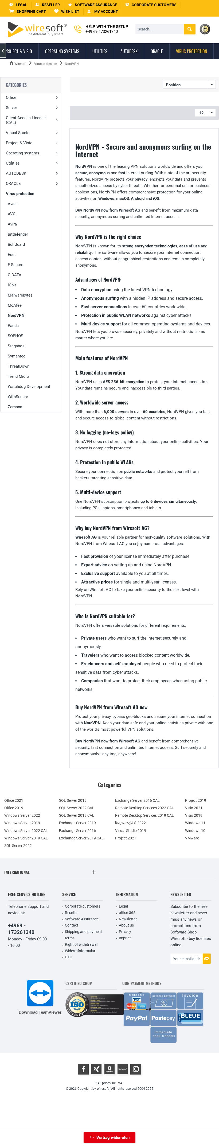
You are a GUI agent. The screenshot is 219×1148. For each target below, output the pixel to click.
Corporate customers (82, 906)
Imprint (125, 938)
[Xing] (96, 1069)
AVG (11, 214)
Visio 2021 (193, 808)
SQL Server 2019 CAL (76, 815)
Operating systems (22, 153)
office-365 (127, 912)
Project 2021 (125, 838)
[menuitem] (27, 11)
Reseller (71, 912)
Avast (13, 203)
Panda (13, 325)
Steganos (16, 346)
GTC (68, 957)
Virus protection (20, 193)
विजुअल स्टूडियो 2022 (130, 823)
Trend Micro (18, 376)
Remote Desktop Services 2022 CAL (144, 808)
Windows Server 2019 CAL (26, 838)
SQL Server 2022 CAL (76, 808)
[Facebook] (83, 1069)
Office (11, 97)
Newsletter (128, 919)
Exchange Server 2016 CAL (137, 800)
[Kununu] (122, 1069)
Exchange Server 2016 (77, 830)
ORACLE (13, 183)
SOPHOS (15, 335)
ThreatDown (18, 366)
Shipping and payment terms (83, 934)
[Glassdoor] (109, 1069)
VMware (192, 838)
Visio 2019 (193, 815)
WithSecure (18, 396)
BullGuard (16, 244)
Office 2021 (13, 800)
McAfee (15, 305)
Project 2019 (195, 800)
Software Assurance (82, 919)
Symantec (16, 356)
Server (11, 107)
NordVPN (16, 315)
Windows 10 (195, 830)
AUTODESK (16, 173)
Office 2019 (13, 808)
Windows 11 (195, 823)
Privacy (125, 931)
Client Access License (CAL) (26, 120)
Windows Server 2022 (22, 815)
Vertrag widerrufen (113, 1137)
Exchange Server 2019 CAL (81, 838)
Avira (12, 224)
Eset (12, 254)
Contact (71, 925)
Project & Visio (19, 143)
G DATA (14, 275)
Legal (123, 906)
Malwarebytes (20, 295)
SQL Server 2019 (73, 800)
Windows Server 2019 (22, 823)
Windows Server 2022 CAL (26, 830)
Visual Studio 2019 (130, 830)
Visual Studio (18, 132)
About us (126, 925)
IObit (12, 285)
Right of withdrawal (81, 944)
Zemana (15, 406)
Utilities (13, 163)
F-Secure (15, 264)
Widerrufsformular (80, 951)
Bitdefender (18, 234)
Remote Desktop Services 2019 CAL (144, 815)
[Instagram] (135, 1069)
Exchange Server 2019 (77, 823)
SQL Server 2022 (18, 845)
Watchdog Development (29, 386)
